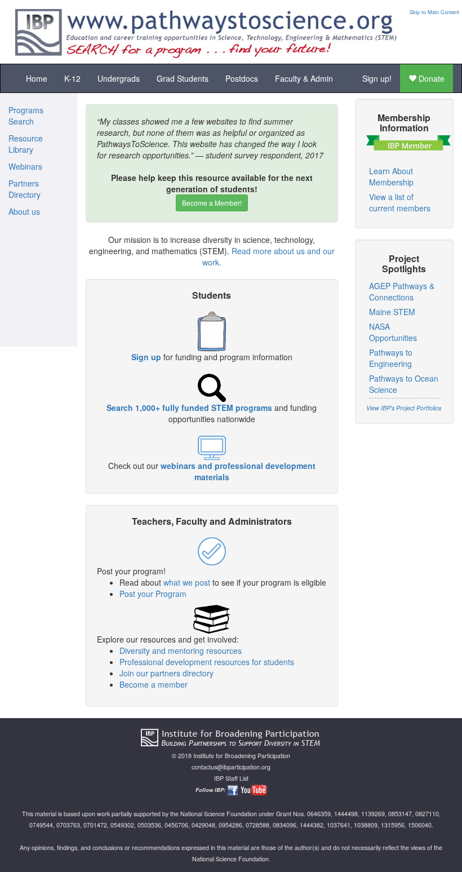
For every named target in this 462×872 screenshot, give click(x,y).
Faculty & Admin (304, 78)
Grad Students (182, 78)
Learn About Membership (391, 176)
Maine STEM (392, 311)
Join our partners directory (166, 673)
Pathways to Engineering (390, 358)
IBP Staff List (231, 778)
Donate (430, 78)
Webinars (25, 166)
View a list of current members (399, 202)
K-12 (72, 78)
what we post (186, 582)
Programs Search (25, 115)
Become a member (153, 684)
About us (24, 211)
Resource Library (25, 143)
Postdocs (241, 78)
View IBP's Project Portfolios (403, 408)
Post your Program (152, 593)
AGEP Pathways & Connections (401, 291)
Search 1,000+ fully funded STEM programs (189, 407)
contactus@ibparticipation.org (231, 767)
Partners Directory (24, 189)
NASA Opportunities (393, 332)
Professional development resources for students (206, 661)
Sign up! (377, 78)
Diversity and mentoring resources (180, 650)
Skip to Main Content (434, 12)
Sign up (146, 356)
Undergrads (118, 78)
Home (36, 78)
